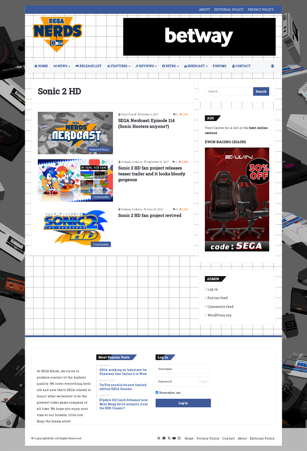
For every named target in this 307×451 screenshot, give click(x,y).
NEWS (62, 66)
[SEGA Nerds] (57, 35)
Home (189, 438)
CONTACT (243, 66)
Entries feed (217, 298)
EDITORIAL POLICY (229, 9)
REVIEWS (146, 66)
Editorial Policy (262, 438)
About (242, 438)
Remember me (169, 392)
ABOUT (204, 9)
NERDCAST (196, 66)
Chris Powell (128, 114)
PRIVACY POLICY (261, 9)
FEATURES (118, 66)
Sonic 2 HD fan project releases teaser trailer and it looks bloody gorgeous (151, 173)
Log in (212, 289)
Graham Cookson (131, 161)
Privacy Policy (208, 438)
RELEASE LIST (90, 66)
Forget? (203, 381)
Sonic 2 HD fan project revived (149, 215)
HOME (43, 66)
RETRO (170, 66)
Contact (228, 438)
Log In (183, 403)
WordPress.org (219, 315)
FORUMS (219, 66)
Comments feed (220, 306)
